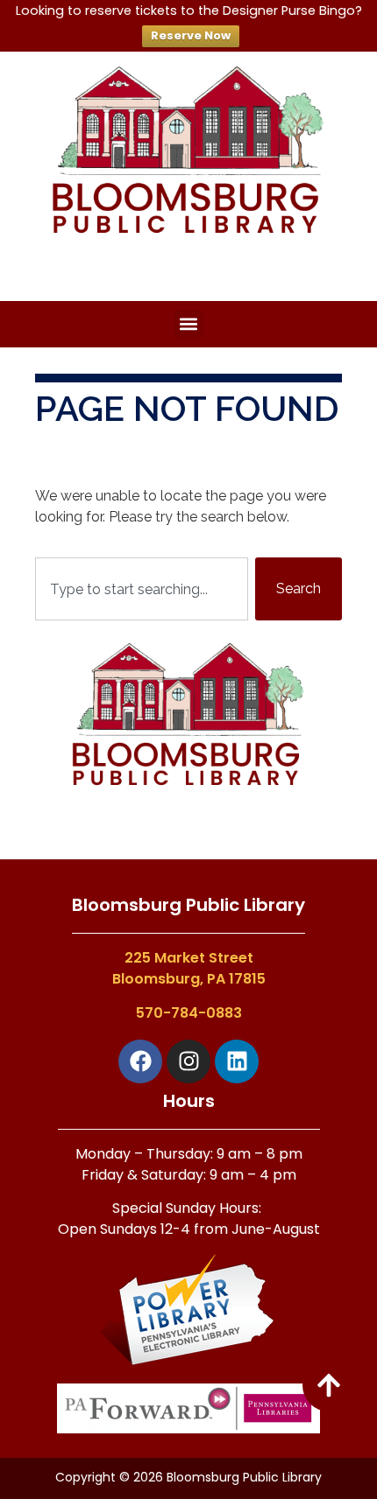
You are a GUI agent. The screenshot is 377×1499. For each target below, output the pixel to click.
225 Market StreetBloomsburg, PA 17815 (189, 968)
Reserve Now (191, 35)
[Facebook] (140, 1061)
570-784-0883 (189, 1013)
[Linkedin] (237, 1061)
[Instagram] (188, 1061)
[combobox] (141, 588)
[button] (188, 324)
